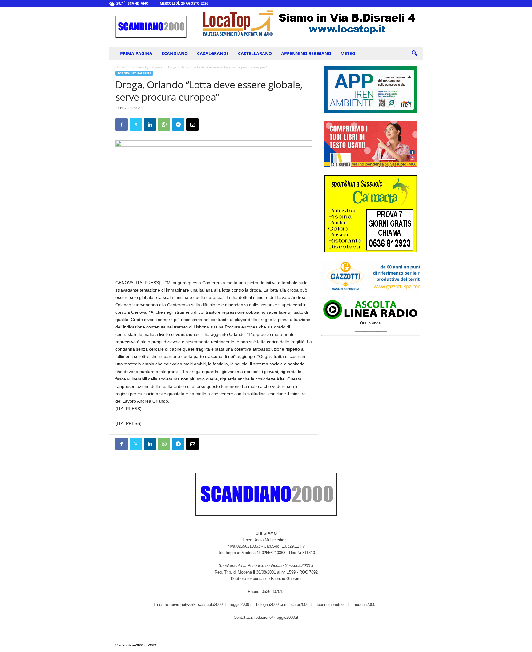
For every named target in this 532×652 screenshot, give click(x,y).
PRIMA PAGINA (136, 53)
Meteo (348, 53)
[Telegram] (178, 124)
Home (119, 67)
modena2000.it (366, 604)
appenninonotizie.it (332, 604)
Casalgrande (213, 53)
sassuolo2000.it (212, 604)
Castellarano (255, 53)
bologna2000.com (272, 604)
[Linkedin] (150, 124)
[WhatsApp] (164, 124)
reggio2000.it (242, 604)
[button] (414, 53)
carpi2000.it (301, 604)
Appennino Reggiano (306, 53)
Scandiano (175, 53)
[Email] (192, 124)
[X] (136, 124)
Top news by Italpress (146, 67)
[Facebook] (121, 124)
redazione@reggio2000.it (276, 617)
